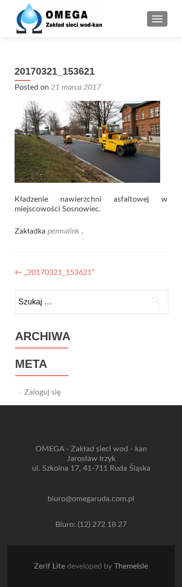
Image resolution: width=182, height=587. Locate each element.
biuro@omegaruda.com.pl (91, 499)
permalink (65, 231)
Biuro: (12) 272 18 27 (91, 524)
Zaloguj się (42, 392)
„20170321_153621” (55, 272)
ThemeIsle (131, 566)
